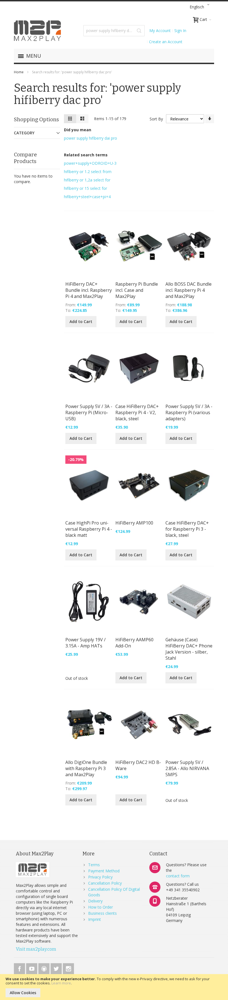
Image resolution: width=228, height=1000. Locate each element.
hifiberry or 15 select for (85, 188)
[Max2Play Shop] (37, 30)
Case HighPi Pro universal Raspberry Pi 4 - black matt (88, 529)
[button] (200, 7)
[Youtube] (32, 967)
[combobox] (114, 30)
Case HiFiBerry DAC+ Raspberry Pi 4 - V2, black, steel (137, 412)
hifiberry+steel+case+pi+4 (87, 196)
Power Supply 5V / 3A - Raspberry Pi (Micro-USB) (88, 412)
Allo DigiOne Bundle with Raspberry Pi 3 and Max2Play (86, 768)
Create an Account (165, 41)
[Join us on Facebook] (20, 967)
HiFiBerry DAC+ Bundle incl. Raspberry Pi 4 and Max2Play (88, 290)
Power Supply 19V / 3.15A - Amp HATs (85, 643)
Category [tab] (24, 132)
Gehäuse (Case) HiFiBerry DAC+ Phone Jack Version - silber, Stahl (188, 649)
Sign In (180, 30)
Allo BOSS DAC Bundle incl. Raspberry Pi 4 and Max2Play (188, 290)
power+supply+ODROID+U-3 (90, 163)
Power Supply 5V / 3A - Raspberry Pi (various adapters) (188, 412)
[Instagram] (68, 967)
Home (19, 72)
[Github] (44, 967)
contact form (178, 875)
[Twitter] (57, 967)
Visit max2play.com (36, 949)
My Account (160, 30)
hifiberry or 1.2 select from (87, 171)
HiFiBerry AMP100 (134, 523)
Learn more (61, 983)
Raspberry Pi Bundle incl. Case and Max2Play (136, 290)
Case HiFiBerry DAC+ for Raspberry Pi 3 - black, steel (187, 529)
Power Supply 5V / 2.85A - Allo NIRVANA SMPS (187, 768)
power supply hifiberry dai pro (90, 138)
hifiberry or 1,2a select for (87, 180)
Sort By (156, 119)
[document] (114, 987)
